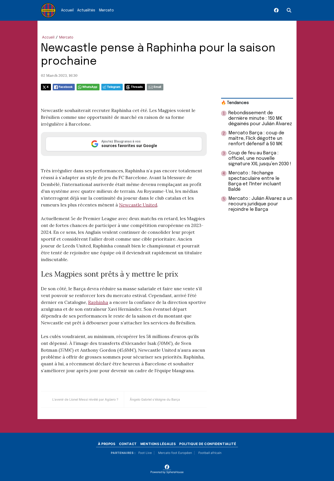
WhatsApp (89, 87)
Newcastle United (138, 205)
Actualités (86, 10)
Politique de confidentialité (207, 444)
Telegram (113, 87)
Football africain (210, 453)
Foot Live (145, 453)
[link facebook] (276, 10)
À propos (106, 444)
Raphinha (98, 302)
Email (157, 87)
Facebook (65, 87)
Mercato (106, 10)
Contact (128, 444)
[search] (289, 10)
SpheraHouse (175, 472)
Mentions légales (158, 444)
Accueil (67, 10)
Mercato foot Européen (175, 453)
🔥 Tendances (235, 103)
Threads (137, 87)
